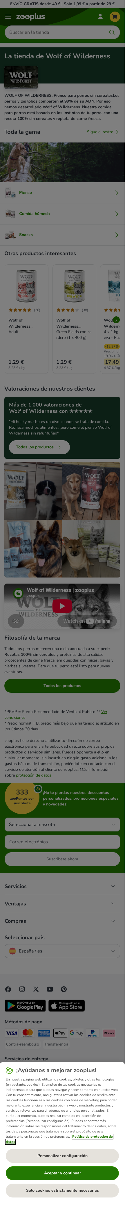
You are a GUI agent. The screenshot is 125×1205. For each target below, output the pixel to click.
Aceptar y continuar (62, 1173)
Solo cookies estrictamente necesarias (62, 1190)
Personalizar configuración (62, 1155)
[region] (62, 1132)
